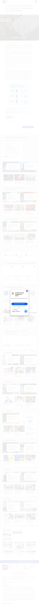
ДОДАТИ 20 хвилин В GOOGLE (19, 303)
